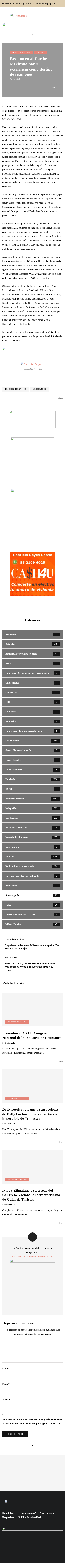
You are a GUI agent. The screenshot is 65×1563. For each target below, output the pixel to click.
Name (6, 1368)
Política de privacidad (29, 1517)
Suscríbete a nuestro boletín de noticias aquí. (32, 1256)
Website (6, 1399)
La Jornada (10, 1043)
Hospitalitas (18, 79)
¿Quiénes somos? (27, 1513)
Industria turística (21, 52)
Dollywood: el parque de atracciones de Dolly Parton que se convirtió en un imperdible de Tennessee (32, 1113)
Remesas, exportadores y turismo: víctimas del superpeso (28, 3)
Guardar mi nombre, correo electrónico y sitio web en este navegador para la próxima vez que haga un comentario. (32, 1421)
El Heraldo (10, 1124)
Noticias (40, 52)
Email (6, 1384)
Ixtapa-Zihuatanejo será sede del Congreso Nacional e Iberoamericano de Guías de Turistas (31, 1194)
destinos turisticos (15, 389)
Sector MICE (39, 389)
